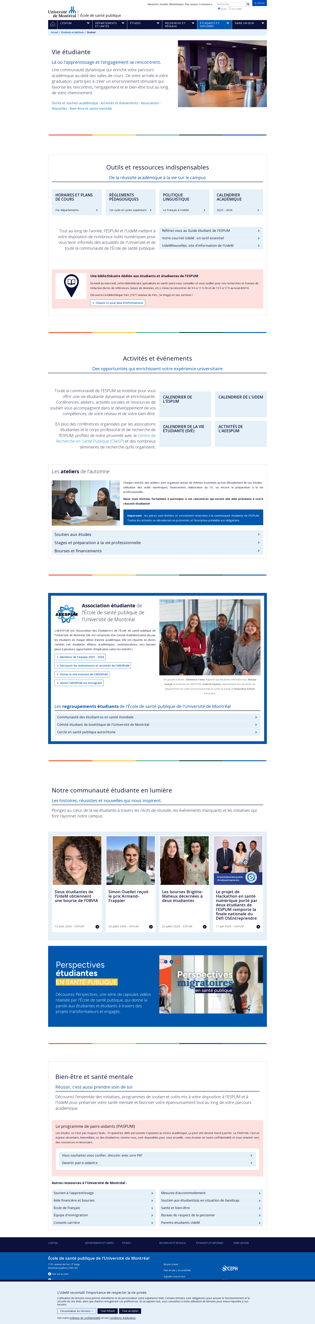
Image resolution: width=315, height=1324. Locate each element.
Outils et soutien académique (75, 103)
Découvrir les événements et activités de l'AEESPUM (94, 665)
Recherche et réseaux (172, 1243)
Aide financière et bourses (74, 1200)
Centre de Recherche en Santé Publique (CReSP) (106, 438)
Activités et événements (119, 103)
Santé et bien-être (175, 1208)
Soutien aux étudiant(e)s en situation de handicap (200, 1200)
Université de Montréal (62, 11)
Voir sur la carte (60, 1274)
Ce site (223, 8)
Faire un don (241, 1243)
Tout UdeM (236, 8)
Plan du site (170, 1270)
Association (150, 103)
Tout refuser (107, 1311)
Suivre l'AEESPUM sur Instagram (81, 683)
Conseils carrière (67, 1222)
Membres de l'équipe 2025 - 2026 (82, 657)
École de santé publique (100, 15)
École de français (67, 1208)
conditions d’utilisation (123, 1318)
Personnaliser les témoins (76, 1311)
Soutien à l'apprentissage (74, 1193)
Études (126, 1243)
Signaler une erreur (174, 1276)
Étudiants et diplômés (72, 32)
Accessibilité (184, 1270)
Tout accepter (130, 1311)
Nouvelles (59, 108)
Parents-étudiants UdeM (180, 1222)
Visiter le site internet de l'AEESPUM (84, 674)
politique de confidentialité (85, 1318)
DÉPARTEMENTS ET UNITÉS (99, 1243)
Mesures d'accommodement (183, 1193)
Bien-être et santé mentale (91, 108)
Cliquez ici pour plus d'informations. (120, 302)
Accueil (54, 32)
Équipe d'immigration (71, 1215)
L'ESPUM (53, 1243)
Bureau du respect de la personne (188, 1215)
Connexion (204, 4)
